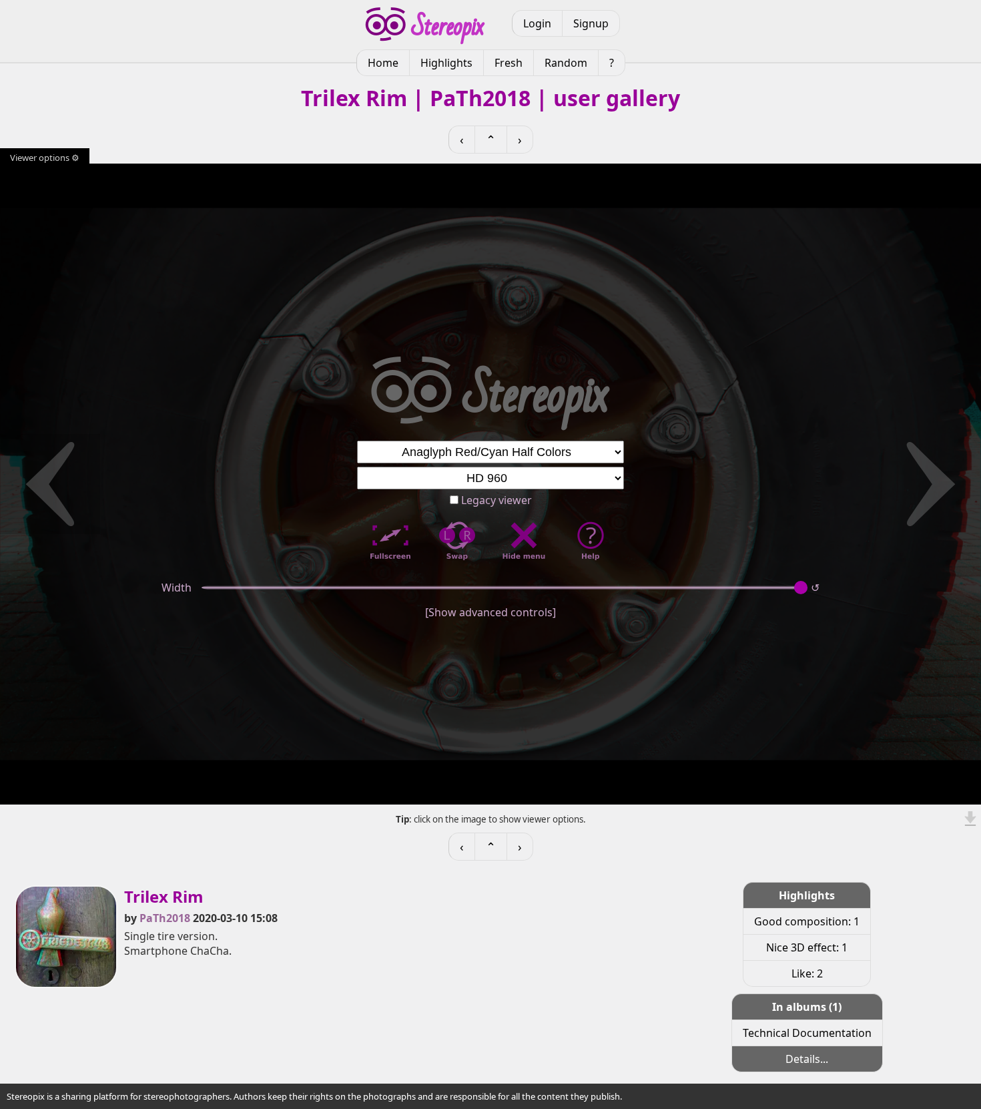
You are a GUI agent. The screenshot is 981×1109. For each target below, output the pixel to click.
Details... (806, 1059)
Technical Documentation (807, 1033)
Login (537, 23)
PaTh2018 (164, 918)
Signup (591, 23)
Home (383, 62)
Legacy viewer (495, 500)
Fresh (509, 62)
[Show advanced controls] (490, 612)
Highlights (446, 62)
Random (566, 62)
